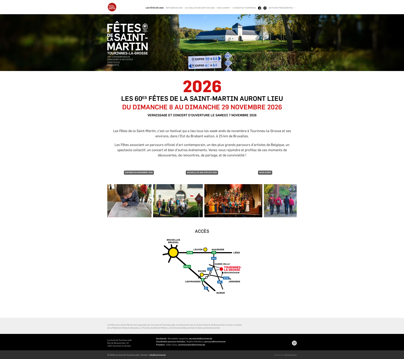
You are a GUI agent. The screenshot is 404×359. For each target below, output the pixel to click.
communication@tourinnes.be (191, 344)
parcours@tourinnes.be (215, 341)
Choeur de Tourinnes (244, 8)
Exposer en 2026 (174, 8)
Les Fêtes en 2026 (154, 8)
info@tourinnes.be (157, 355)
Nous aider (265, 173)
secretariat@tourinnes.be (200, 338)
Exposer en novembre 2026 (139, 173)
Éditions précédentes (281, 8)
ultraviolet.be (291, 355)
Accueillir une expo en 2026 (200, 8)
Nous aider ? (223, 8)
